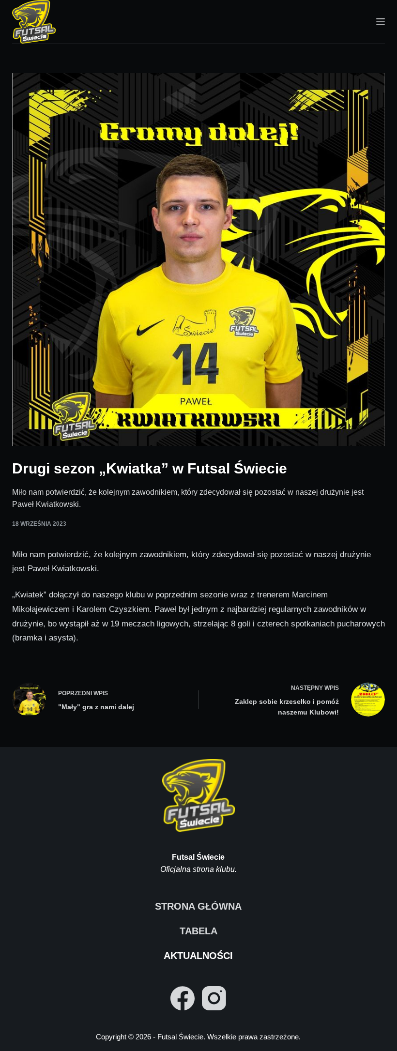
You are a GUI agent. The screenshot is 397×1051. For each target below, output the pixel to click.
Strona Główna (198, 906)
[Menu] (380, 21)
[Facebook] (182, 998)
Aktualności (198, 955)
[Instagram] (214, 998)
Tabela (198, 931)
